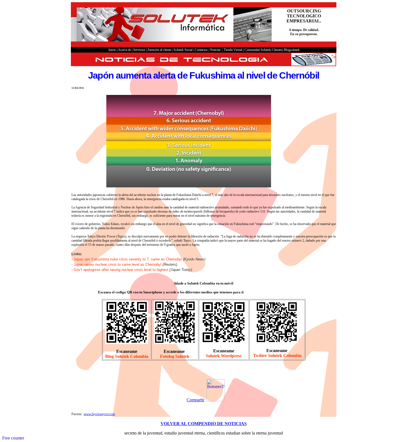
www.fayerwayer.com (99, 414)
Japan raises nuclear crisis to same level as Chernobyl (117, 264)
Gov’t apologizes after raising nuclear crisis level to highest (121, 270)
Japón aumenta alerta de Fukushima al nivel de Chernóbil (203, 75)
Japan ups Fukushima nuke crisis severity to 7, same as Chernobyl (128, 259)
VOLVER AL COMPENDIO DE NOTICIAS (204, 423)
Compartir (195, 399)
